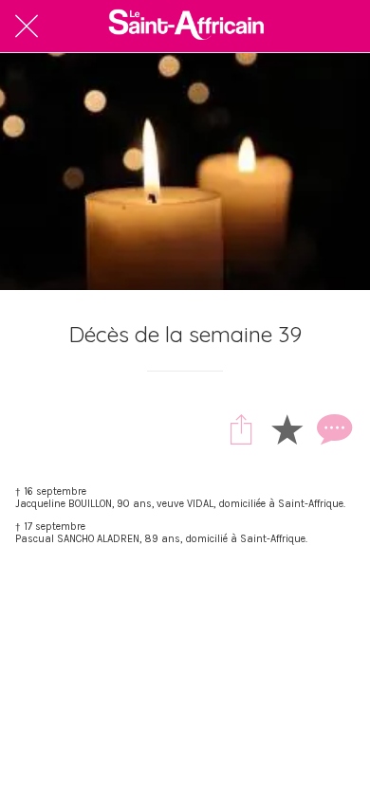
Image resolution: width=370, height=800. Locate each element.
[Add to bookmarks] (286, 428)
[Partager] (241, 428)
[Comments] (332, 428)
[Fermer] (26, 26)
